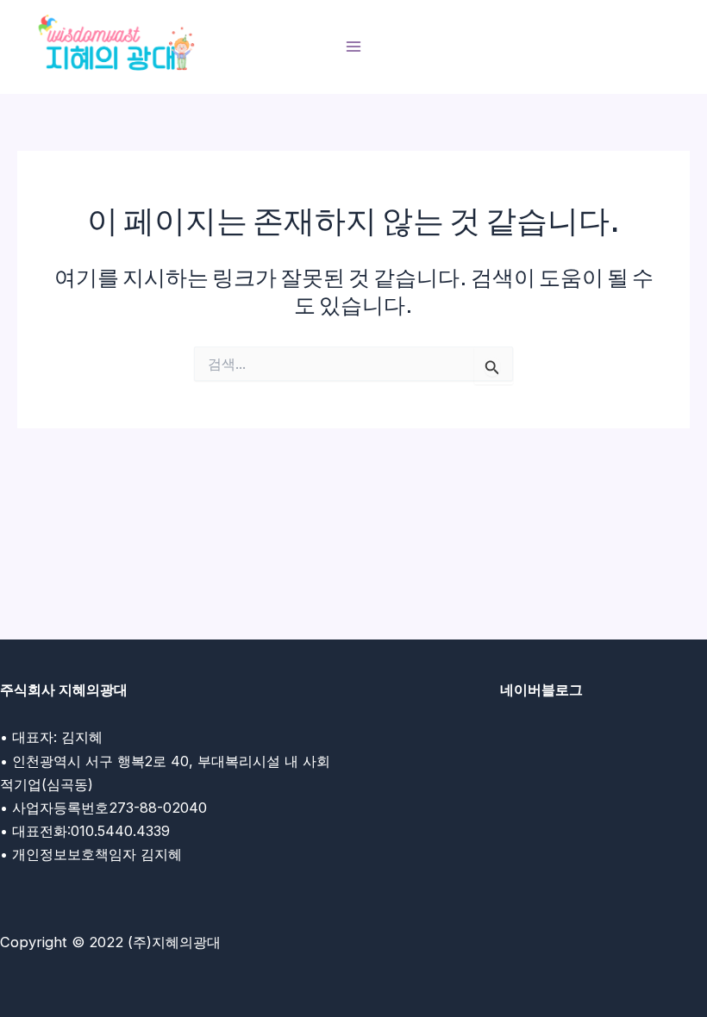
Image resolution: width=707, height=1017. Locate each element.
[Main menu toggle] (354, 47)
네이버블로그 (541, 689)
